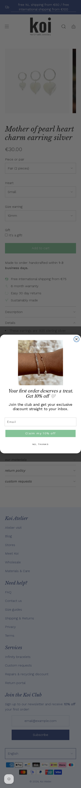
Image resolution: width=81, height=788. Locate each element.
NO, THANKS (40, 444)
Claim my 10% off (40, 433)
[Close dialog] (76, 339)
